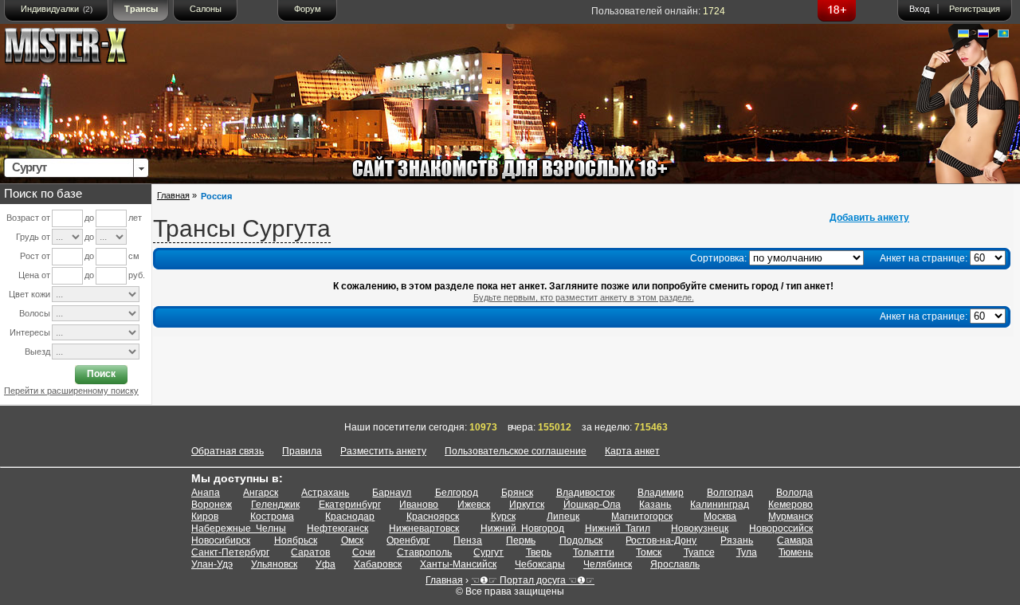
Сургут (488, 552)
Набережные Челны (238, 528)
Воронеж (211, 504)
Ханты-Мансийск (458, 564)
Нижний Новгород (522, 528)
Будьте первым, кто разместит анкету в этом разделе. (583, 297)
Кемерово (790, 504)
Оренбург (408, 540)
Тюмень (796, 552)
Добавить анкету (869, 217)
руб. (136, 275)
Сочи (363, 552)
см (133, 256)
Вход (919, 9)
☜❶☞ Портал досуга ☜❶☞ (532, 580)
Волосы (34, 313)
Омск (352, 540)
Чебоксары (540, 564)
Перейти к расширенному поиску (71, 390)
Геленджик (275, 504)
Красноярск (432, 516)
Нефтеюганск (337, 528)
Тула (746, 552)
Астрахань (325, 492)
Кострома (272, 516)
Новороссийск (781, 528)
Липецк (563, 516)
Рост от (35, 256)
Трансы (141, 9)
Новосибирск (220, 540)
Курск (503, 516)
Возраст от (28, 217)
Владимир (661, 492)
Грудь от (33, 237)
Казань (655, 504)
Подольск (580, 540)
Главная (173, 195)
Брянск (517, 492)
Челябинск (607, 564)
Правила (302, 451)
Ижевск (473, 504)
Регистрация (974, 9)
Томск (648, 552)
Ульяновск (274, 564)
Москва (720, 516)
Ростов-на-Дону (661, 540)
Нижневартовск (424, 528)
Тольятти (593, 552)
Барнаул (391, 492)
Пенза (467, 540)
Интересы (30, 332)
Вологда (794, 492)
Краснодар (350, 516)
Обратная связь (227, 451)
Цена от (34, 275)
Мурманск (790, 516)
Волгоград (730, 492)
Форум (307, 9)
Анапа (205, 492)
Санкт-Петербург (230, 552)
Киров (204, 516)
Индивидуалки (56, 9)
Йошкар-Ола (592, 504)
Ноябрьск (295, 540)
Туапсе (699, 552)
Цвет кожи (29, 294)
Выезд (37, 351)
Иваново (418, 504)
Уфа (325, 564)
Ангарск (260, 492)
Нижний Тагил (617, 528)
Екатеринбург (350, 504)
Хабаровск (378, 564)
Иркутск (526, 504)
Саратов (310, 552)
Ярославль (675, 564)
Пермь (521, 540)
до (89, 217)
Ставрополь (424, 552)
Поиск (101, 373)
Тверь (538, 552)
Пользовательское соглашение (515, 451)
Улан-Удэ (212, 564)
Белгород (456, 492)
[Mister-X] (82, 49)
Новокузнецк (699, 528)
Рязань (736, 540)
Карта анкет (632, 451)
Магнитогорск (642, 516)
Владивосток (585, 492)
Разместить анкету (383, 451)
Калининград (719, 504)
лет (135, 217)
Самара (795, 540)
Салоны (206, 9)
